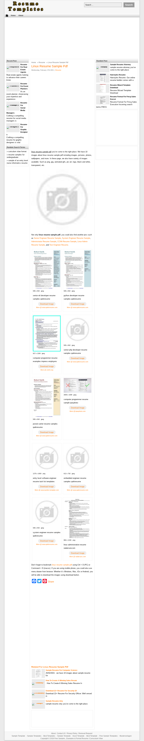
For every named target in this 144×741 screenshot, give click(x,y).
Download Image (47, 304)
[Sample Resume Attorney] (102, 67)
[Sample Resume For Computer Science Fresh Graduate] (38, 677)
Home (13, 15)
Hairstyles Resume (118, 75)
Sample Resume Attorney (120, 65)
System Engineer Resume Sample (76, 238)
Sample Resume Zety (54, 701)
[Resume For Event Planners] (13, 86)
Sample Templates (34, 736)
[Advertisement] (72, 38)
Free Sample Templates (108, 736)
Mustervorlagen (126, 736)
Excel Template (78, 736)
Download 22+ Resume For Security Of (61, 691)
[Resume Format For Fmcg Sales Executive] (103, 103)
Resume (42, 62)
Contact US (61, 733)
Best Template (91, 736)
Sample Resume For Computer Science (61, 670)
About (20, 15)
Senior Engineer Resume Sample (47, 238)
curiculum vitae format (17, 151)
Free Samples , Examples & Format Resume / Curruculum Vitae (78, 738)
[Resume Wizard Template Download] (103, 92)
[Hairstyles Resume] (103, 82)
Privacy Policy (72, 733)
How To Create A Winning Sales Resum (61, 680)
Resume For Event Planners (24, 86)
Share (51, 581)
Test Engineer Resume (59, 245)
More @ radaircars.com (77, 556)
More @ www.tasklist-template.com (47, 490)
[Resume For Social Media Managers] (13, 105)
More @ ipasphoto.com (78, 411)
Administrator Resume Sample (43, 241)
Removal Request (85, 733)
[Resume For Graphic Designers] (13, 126)
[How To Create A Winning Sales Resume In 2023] (38, 682)
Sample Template (18, 736)
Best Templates (49, 736)
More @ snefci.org (46, 370)
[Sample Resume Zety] (38, 703)
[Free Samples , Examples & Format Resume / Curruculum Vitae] (25, 12)
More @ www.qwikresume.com (46, 307)
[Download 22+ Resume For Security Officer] (38, 693)
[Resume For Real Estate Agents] (13, 67)
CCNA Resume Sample (66, 241)
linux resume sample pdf (62, 565)
